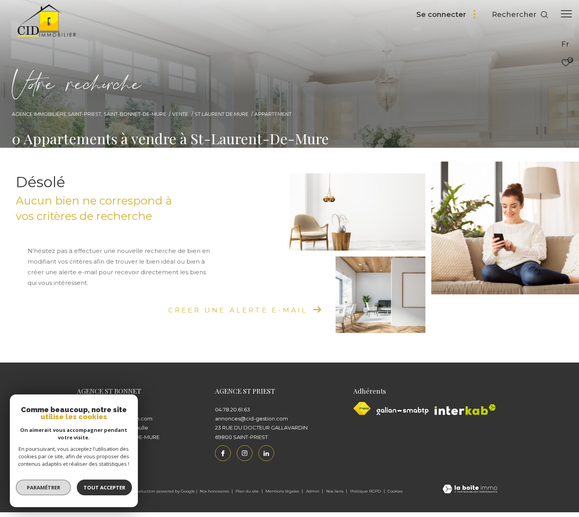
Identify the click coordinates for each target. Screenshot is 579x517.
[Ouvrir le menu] (566, 14)
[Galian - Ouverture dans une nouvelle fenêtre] (403, 411)
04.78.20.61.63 (232, 409)
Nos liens (335, 491)
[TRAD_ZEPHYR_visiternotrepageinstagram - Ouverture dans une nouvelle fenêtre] (244, 453)
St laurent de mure (222, 114)
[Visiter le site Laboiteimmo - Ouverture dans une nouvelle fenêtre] (470, 490)
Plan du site (248, 491)
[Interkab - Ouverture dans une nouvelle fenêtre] (465, 409)
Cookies (395, 491)
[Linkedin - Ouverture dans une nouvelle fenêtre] (266, 453)
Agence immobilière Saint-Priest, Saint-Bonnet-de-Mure (89, 114)
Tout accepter (104, 487)
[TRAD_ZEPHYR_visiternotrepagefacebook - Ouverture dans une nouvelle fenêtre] (223, 453)
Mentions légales (282, 491)
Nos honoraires (215, 491)
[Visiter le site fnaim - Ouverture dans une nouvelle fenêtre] (362, 408)
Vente (180, 114)
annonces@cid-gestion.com (251, 418)
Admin (313, 491)
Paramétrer (43, 487)
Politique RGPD (365, 491)
